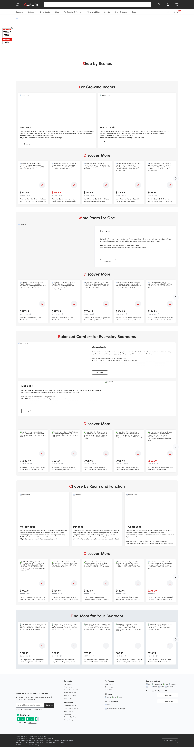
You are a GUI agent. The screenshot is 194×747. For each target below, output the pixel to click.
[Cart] (176, 4)
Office (57, 12)
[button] (176, 178)
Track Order (109, 687)
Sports (107, 12)
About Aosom (68, 684)
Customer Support (70, 706)
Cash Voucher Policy (71, 708)
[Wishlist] (159, 4)
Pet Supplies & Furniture (73, 12)
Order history (109, 684)
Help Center (68, 714)
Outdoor (31, 12)
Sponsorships (68, 698)
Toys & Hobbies (94, 12)
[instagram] (22, 688)
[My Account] (168, 4)
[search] (148, 4)
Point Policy (109, 690)
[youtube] (26, 688)
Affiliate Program (70, 695)
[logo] (31, 4)
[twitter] (35, 688)
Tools (134, 12)
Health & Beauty (121, 12)
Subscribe (49, 705)
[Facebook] (17, 688)
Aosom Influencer (70, 693)
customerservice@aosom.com (43, 738)
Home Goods (45, 12)
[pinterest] (31, 688)
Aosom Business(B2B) (71, 690)
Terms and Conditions (23, 709)
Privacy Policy (37, 709)
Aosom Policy (68, 711)
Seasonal (19, 12)
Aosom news (68, 687)
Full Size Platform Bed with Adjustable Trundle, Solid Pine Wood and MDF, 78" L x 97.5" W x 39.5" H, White (161, 320)
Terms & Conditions (70, 717)
